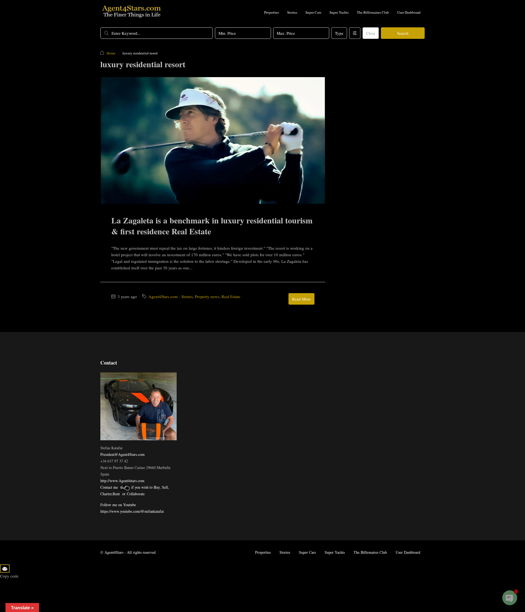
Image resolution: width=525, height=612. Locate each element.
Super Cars (313, 12)
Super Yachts (339, 12)
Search (403, 33)
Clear (370, 33)
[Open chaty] (509, 597)
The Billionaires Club (373, 12)
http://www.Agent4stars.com (122, 480)
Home (111, 53)
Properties (271, 12)
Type (339, 33)
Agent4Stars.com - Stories (170, 296)
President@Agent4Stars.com (122, 454)
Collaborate (136, 493)
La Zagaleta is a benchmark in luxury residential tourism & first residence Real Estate (212, 225)
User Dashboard (409, 12)
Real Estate (230, 296)
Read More (301, 299)
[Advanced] (354, 33)
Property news (207, 296)
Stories (292, 12)
